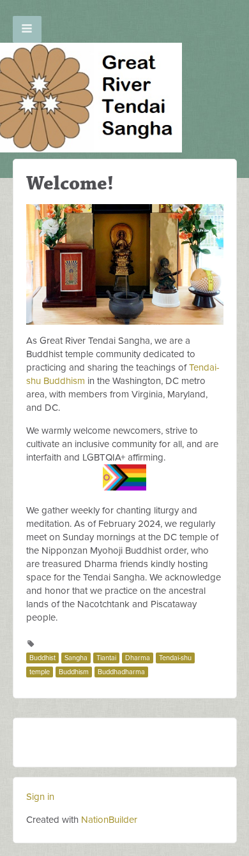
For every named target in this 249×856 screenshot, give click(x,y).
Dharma (137, 658)
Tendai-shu (175, 658)
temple (39, 672)
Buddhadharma (121, 672)
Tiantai (106, 658)
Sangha (75, 658)
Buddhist (42, 658)
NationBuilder (109, 819)
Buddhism (74, 672)
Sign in (40, 796)
